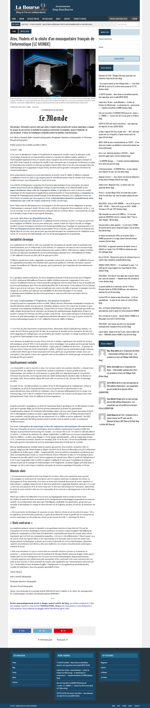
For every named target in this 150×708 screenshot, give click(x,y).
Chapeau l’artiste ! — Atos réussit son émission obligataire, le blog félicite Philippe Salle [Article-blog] (119, 178)
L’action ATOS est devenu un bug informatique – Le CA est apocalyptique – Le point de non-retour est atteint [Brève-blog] (118, 300)
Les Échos (104, 677)
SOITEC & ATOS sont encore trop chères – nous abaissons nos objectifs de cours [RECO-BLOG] (118, 125)
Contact (67, 18)
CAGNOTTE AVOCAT (80, 18)
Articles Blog (47, 18)
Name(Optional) (105, 39)
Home (14, 18)
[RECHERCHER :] (128, 24)
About (58, 18)
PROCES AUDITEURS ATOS (118, 18)
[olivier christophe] (102, 370)
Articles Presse (33, 18)
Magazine (104, 662)
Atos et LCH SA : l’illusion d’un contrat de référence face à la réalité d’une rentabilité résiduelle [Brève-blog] (119, 258)
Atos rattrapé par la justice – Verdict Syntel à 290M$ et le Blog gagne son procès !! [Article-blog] (119, 317)
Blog (13, 667)
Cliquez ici (59, 606)
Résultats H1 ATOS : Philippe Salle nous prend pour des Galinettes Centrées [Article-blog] (117, 77)
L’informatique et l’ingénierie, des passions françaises (44, 300)
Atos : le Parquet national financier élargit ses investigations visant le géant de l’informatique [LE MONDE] (119, 309)
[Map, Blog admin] (102, 354)
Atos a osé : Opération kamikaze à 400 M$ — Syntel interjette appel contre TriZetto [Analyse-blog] (116, 154)
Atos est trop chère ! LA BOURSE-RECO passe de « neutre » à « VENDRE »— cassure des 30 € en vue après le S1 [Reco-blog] (119, 116)
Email (101, 47)
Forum (21, 18)
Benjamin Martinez (61, 137)
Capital (103, 667)
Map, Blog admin (24, 107)
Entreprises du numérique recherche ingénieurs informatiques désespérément (55, 426)
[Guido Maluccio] (102, 419)
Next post (61, 640)
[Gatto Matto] (102, 386)
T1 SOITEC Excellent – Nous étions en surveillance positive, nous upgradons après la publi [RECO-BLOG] (118, 95)
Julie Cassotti (34, 137)
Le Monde (104, 672)
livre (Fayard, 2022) (25, 228)
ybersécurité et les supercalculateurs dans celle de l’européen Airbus (49, 188)
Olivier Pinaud (20, 137)
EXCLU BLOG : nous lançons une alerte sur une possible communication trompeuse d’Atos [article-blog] (117, 325)
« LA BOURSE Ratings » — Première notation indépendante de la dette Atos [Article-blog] (119, 162)
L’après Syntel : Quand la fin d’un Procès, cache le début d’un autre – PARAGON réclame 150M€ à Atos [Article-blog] (119, 333)
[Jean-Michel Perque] (102, 402)
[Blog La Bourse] (43, 8)
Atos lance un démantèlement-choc (35, 218)
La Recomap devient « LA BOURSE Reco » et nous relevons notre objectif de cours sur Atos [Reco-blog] (118, 170)
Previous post (46, 640)
